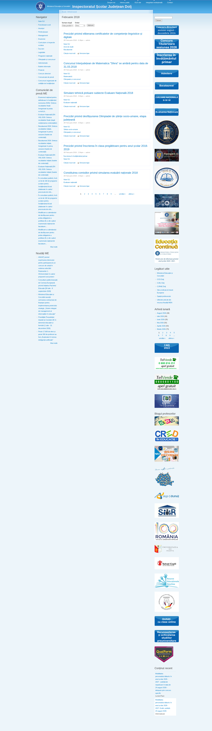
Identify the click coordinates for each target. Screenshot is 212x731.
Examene (41, 39)
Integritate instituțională (154, 2)
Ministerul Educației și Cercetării (165, 274)
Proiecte (41, 70)
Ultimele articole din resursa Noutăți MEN (164, 301)
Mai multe (53, 247)
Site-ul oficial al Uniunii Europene (165, 291)
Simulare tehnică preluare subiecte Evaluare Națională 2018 (98, 92)
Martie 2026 (161, 329)
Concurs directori (44, 73)
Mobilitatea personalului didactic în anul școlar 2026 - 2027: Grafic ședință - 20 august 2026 (163, 705)
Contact (170, 2)
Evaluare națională (70, 102)
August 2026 (161, 313)
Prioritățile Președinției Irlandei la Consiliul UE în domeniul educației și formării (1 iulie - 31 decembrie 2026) (47, 322)
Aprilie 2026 (161, 326)
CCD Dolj (160, 279)
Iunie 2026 (160, 319)
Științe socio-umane (71, 129)
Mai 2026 (160, 323)
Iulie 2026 (160, 316)
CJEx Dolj (160, 283)
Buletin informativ (44, 66)
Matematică (68, 76)
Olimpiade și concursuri (46, 59)
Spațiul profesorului (164, 296)
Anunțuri (41, 28)
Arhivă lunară (72, 12)
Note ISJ (41, 21)
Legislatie (41, 52)
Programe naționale (45, 56)
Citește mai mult (70, 53)
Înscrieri (41, 49)
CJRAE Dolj (161, 286)
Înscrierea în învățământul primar (75, 156)
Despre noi (111, 2)
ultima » (131, 194)
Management (43, 35)
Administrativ (43, 63)
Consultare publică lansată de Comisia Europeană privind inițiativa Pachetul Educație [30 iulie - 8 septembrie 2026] (47, 285)
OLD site (138, 2)
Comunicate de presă (46, 77)
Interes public (125, 2)
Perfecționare (43, 32)
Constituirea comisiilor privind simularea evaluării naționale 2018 (101, 172)
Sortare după (67, 23)
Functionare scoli (44, 25)
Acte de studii (68, 47)
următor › (122, 194)
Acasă (64, 12)
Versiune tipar (84, 53)
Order (77, 23)
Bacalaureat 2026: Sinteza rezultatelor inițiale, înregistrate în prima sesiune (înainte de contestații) (47, 131)
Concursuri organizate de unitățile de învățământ (47, 82)
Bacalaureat (68, 50)
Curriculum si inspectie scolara (46, 44)
